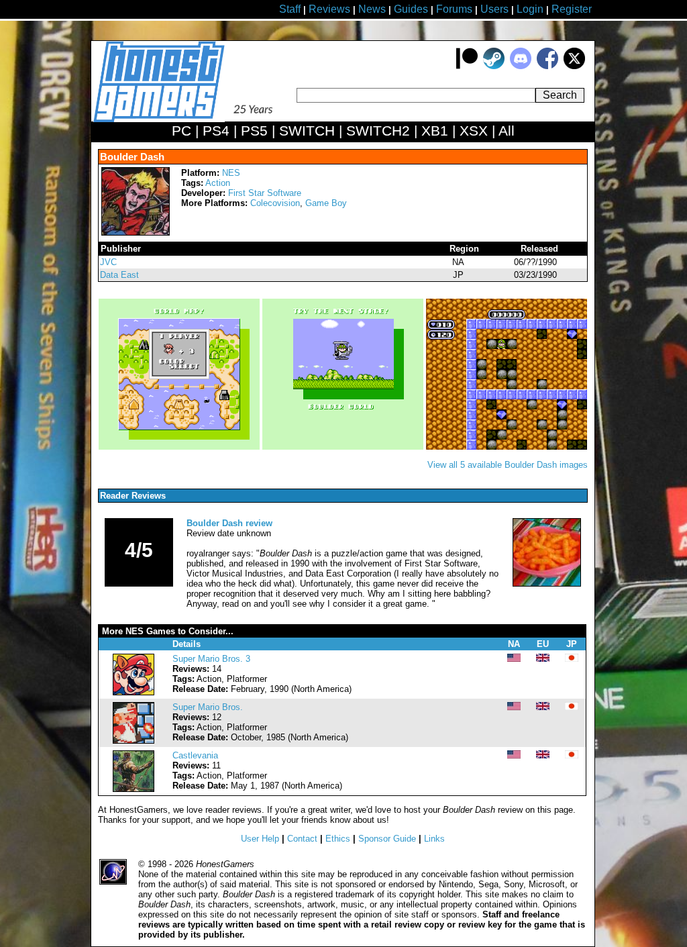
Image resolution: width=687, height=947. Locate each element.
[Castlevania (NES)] (133, 789)
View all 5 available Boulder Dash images (507, 465)
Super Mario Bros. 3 (211, 659)
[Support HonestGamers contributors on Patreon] (467, 66)
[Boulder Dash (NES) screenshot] (180, 447)
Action (217, 183)
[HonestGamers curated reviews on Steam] (494, 66)
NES (231, 173)
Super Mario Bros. (207, 707)
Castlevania (195, 755)
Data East (119, 275)
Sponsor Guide (387, 839)
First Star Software (264, 193)
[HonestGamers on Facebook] (547, 66)
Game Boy (326, 203)
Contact (302, 839)
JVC (108, 262)
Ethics (337, 839)
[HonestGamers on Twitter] (574, 66)
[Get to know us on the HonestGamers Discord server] (520, 66)
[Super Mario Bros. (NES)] (133, 741)
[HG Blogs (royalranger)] (547, 584)
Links (434, 839)
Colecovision (275, 203)
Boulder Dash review (229, 523)
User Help (260, 839)
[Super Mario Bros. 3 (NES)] (133, 692)
